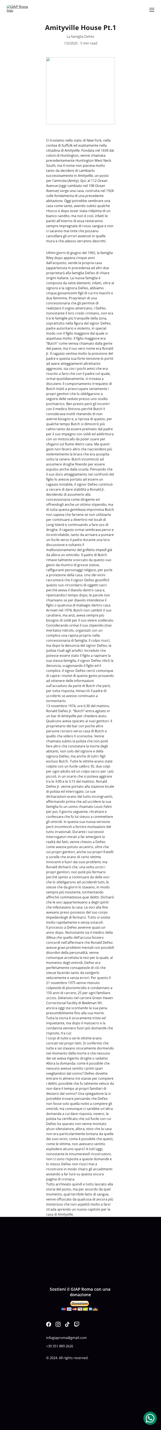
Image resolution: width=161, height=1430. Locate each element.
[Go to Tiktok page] (67, 1324)
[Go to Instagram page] (58, 1324)
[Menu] (151, 10)
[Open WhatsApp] (150, 1418)
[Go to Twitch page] (76, 1324)
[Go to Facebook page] (48, 1324)
